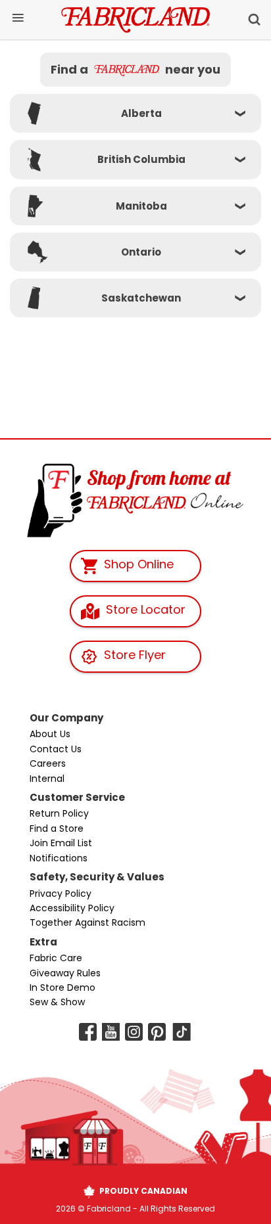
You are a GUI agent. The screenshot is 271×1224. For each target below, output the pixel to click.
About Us (50, 733)
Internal (47, 778)
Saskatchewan (141, 298)
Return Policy (59, 813)
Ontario (141, 252)
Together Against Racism (87, 922)
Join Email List (61, 843)
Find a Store (57, 828)
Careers (48, 763)
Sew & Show (57, 1002)
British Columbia (141, 159)
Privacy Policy (60, 893)
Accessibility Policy (72, 908)
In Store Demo (62, 987)
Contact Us (56, 749)
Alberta (141, 113)
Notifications (58, 858)
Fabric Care (56, 957)
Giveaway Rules (65, 973)
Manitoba (141, 206)
